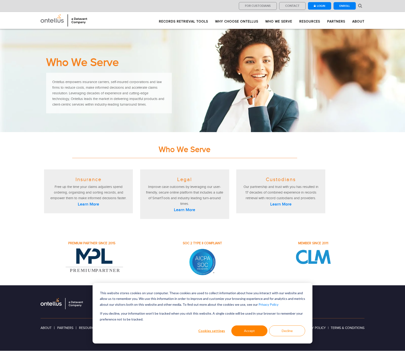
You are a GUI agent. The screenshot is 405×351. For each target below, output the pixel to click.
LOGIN (321, 6)
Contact (292, 6)
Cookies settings (211, 331)
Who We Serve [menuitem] (278, 21)
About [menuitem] (358, 21)
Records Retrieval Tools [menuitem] (183, 21)
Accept (249, 331)
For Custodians (258, 6)
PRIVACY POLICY (313, 328)
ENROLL (344, 6)
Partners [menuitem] (336, 21)
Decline (287, 331)
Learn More (88, 204)
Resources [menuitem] (309, 21)
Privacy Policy (268, 304)
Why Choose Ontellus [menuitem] (236, 21)
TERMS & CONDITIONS (347, 328)
